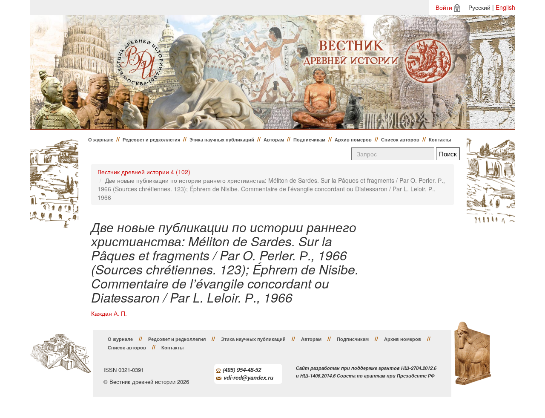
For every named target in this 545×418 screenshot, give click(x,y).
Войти (444, 7)
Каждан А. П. (109, 313)
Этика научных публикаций (221, 139)
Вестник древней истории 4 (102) (144, 171)
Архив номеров (353, 139)
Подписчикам (309, 139)
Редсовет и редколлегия (151, 139)
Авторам (274, 139)
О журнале (100, 139)
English (505, 7)
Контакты (440, 139)
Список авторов (400, 139)
